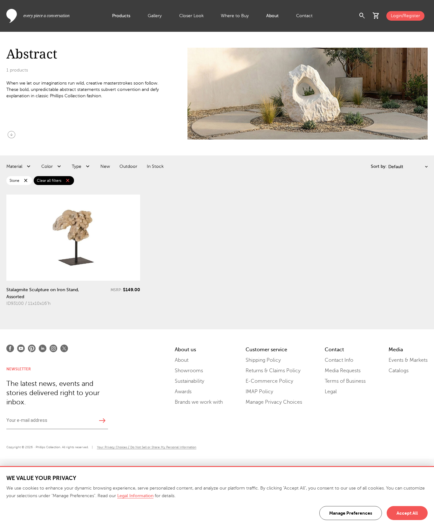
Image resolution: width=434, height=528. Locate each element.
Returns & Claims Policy (273, 371)
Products (121, 15)
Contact (304, 15)
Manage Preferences (350, 513)
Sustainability (189, 381)
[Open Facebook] (10, 348)
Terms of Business (345, 381)
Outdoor (128, 166)
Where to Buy (235, 15)
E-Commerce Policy (269, 381)
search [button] (362, 16)
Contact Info (339, 360)
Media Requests (343, 371)
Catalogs (399, 371)
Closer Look (191, 15)
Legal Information (135, 495)
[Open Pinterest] (32, 348)
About (272, 15)
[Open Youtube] (21, 348)
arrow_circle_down (11, 134)
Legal (331, 391)
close (26, 180)
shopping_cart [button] (376, 16)
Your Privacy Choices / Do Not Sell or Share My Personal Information (146, 447)
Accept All (407, 513)
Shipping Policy (263, 360)
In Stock (155, 166)
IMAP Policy (259, 391)
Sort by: (379, 166)
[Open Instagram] (53, 348)
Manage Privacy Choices (274, 402)
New (105, 166)
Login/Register (405, 15)
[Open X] (64, 348)
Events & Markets (408, 360)
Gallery (155, 15)
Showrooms (189, 371)
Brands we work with (199, 402)
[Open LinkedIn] (42, 348)
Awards (183, 391)
